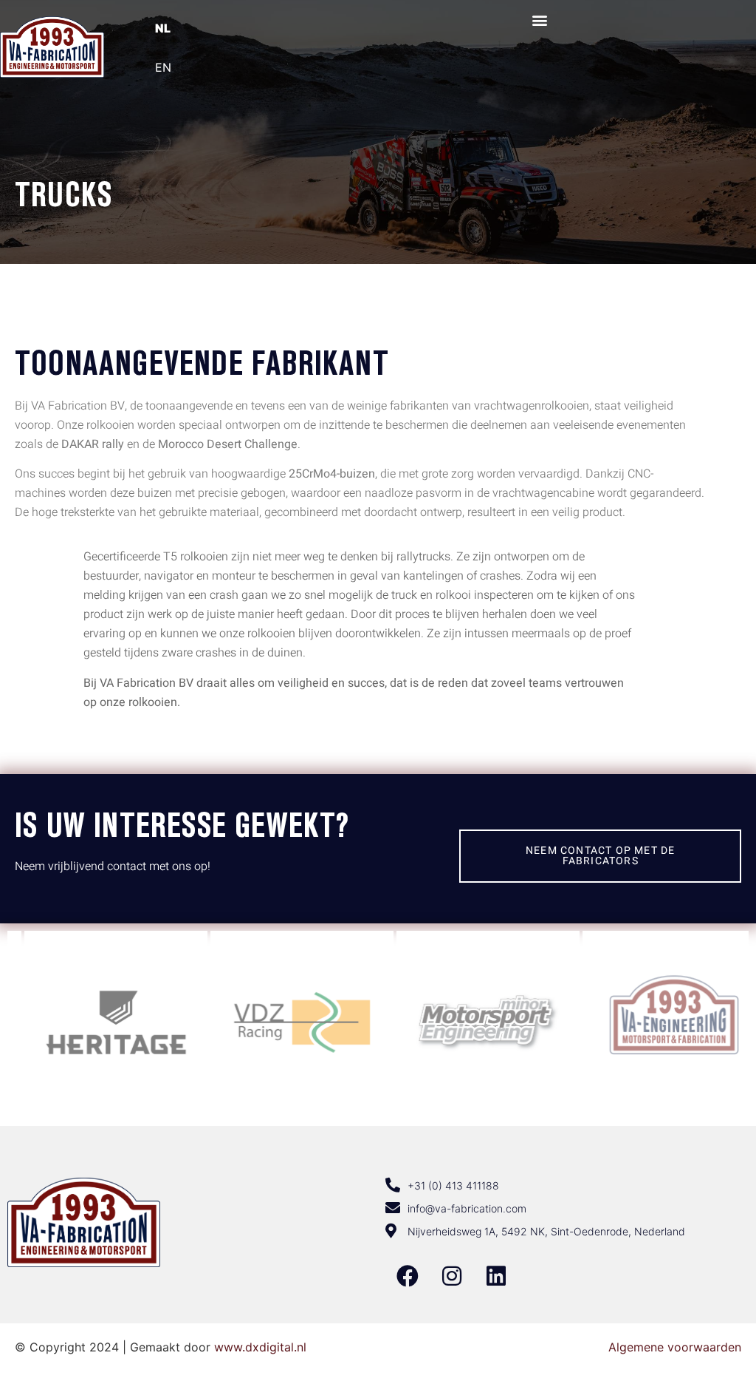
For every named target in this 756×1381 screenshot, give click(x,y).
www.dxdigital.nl (260, 1347)
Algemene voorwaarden (674, 1347)
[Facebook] (407, 1276)
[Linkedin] (496, 1276)
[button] (540, 19)
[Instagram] (452, 1276)
